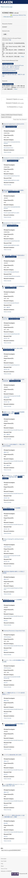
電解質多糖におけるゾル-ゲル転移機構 (13, 599)
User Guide (3, 861)
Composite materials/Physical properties (12, 276)
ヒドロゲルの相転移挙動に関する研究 (12, 754)
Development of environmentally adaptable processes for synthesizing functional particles (13, 159)
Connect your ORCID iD (17, 15)
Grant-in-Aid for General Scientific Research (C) (13, 430)
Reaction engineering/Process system (11, 180)
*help (25, 15)
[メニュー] (26, 2)
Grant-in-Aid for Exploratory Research (11, 271)
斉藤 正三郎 (6, 761)
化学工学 (17, 67)
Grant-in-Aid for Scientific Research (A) (11, 175)
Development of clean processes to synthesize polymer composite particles (11, 224)
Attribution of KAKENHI (6, 871)
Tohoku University (7, 152)
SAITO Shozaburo (7, 546)
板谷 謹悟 (6, 823)
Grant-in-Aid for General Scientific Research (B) (13, 461)
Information (3, 858)
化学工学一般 (5, 65)
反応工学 (5, 682)
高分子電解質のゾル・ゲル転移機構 (12, 508)
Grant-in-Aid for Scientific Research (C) (12, 365)
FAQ (2, 863)
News (2, 866)
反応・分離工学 (10, 67)
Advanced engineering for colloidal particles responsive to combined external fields (13, 125)
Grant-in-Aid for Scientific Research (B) (11, 240)
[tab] (14, 99)
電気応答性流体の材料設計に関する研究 (13, 348)
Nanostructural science (7, 68)
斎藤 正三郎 (6, 452)
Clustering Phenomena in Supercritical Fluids (14, 630)
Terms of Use (4, 868)
